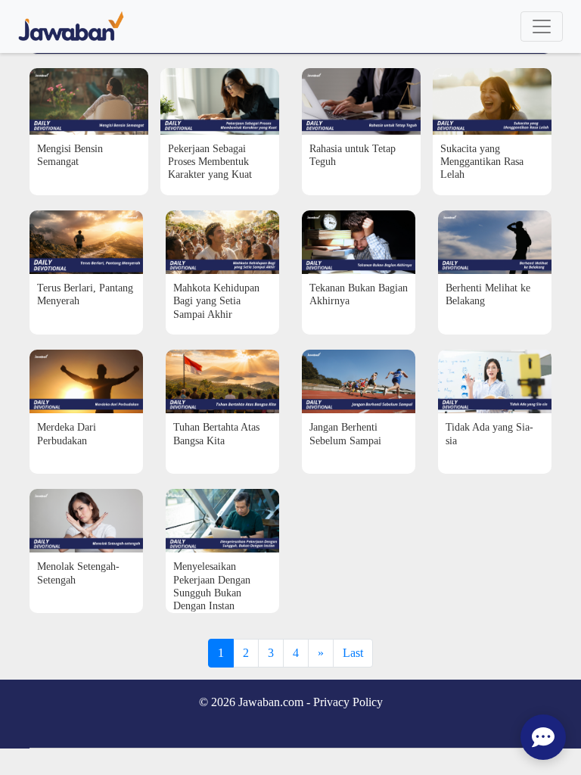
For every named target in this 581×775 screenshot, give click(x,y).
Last (353, 652)
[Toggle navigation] (541, 26)
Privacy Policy (348, 702)
